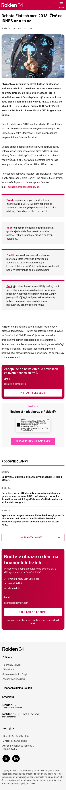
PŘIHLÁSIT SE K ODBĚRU (33, 393)
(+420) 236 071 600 (18, 735)
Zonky (10, 286)
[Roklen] (8, 697)
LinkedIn (16, 758)
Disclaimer (8, 669)
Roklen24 (6, 28)
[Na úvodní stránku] (12, 5)
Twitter (6, 758)
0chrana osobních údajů (14, 674)
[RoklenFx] (12, 706)
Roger (10, 227)
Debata (5, 124)
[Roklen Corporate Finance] (20, 715)
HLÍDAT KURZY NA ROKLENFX (33, 441)
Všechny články (31, 537)
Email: (7, 379)
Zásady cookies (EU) (13, 679)
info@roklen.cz (19, 740)
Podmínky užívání (11, 664)
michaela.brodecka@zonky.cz (23, 186)
